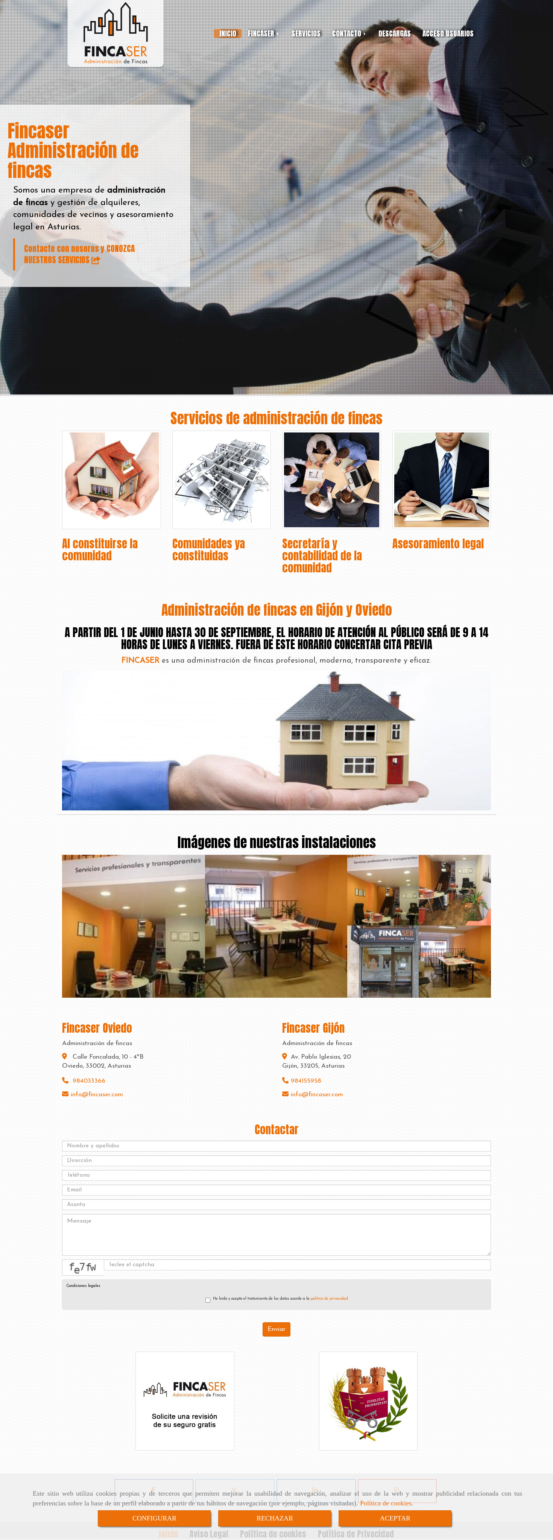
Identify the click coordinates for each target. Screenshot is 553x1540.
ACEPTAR (395, 1518)
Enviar (276, 1329)
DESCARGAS (394, 33)
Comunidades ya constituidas (208, 550)
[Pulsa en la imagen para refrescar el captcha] (83, 1267)
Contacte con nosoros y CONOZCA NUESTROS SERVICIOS (79, 254)
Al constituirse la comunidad (100, 550)
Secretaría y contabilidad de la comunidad (322, 556)
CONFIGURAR (154, 1518)
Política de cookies (386, 1503)
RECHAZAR (275, 1518)
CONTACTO (347, 33)
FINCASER (262, 33)
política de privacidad (329, 1299)
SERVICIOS (306, 33)
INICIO (227, 33)
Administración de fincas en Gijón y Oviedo (276, 610)
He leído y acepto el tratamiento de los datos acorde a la (280, 1299)
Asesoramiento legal (438, 544)
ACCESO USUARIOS (448, 33)
